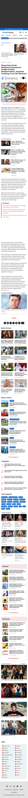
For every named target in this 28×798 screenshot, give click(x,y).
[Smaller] (21, 78)
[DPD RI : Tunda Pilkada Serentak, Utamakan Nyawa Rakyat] (7, 383)
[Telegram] (13, 323)
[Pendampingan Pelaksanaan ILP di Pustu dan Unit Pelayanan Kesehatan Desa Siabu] (5, 625)
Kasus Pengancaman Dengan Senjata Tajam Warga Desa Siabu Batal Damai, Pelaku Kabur (17, 571)
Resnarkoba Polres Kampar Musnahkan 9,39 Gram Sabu (7, 358)
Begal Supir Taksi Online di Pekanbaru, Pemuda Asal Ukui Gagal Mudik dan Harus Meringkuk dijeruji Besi (16, 599)
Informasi (14, 318)
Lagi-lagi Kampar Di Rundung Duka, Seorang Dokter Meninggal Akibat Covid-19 (20, 374)
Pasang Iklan (14, 792)
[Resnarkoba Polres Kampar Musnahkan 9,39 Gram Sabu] (7, 351)
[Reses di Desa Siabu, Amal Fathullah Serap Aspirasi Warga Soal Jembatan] (4, 440)
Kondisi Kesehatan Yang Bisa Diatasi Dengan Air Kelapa (16, 630)
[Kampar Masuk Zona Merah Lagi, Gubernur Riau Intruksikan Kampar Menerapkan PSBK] (21, 383)
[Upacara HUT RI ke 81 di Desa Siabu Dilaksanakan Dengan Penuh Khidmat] (4, 403)
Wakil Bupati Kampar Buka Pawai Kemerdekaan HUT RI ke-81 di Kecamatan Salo (17, 413)
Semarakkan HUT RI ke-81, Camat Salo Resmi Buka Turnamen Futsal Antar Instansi (17, 423)
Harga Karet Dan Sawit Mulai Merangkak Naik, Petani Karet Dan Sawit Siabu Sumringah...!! (7, 374)
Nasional (15, 35)
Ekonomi (8, 35)
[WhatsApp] (19, 323)
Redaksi (21, 789)
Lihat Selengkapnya (13, 457)
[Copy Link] (5, 323)
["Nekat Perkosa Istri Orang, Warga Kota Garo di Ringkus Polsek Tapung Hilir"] (5, 607)
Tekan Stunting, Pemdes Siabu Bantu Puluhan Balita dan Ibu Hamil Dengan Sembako (16, 638)
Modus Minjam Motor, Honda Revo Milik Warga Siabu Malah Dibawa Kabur (16, 592)
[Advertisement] (14, 14)
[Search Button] (23, 32)
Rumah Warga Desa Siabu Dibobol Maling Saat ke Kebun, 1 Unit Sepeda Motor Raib (17, 585)
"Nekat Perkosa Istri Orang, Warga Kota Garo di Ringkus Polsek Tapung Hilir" (16, 606)
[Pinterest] (16, 323)
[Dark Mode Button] (20, 32)
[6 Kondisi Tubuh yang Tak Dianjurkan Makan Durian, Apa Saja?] (5, 646)
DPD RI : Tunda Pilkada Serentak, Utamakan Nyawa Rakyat (6, 390)
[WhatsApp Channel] (20, 786)
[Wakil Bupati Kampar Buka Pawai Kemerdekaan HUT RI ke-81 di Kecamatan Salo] (4, 412)
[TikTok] (14, 786)
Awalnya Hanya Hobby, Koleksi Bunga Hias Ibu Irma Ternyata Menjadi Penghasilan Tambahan (14, 211)
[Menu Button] (26, 32)
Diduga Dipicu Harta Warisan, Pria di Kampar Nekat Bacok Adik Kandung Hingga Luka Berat (17, 578)
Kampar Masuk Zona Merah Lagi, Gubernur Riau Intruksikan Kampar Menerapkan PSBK (20, 390)
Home (2, 35)
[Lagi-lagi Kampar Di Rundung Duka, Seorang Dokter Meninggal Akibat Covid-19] (21, 367)
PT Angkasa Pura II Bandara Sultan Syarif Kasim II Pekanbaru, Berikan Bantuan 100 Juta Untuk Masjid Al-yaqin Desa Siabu (20, 358)
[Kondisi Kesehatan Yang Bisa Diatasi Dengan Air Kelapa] (5, 632)
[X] (10, 323)
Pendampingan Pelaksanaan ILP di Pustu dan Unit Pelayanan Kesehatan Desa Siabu (17, 624)
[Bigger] (26, 78)
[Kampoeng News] (9, 32)
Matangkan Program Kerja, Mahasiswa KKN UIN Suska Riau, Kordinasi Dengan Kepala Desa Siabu (17, 451)
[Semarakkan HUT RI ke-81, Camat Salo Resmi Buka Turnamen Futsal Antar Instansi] (4, 422)
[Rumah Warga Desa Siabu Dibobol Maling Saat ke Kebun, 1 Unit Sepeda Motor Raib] (5, 586)
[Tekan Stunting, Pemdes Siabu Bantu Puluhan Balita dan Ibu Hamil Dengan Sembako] (5, 639)
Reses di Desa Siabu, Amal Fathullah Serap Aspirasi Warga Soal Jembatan (17, 441)
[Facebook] (8, 323)
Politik (20, 35)
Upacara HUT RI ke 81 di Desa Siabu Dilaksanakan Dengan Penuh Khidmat (18, 404)
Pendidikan (12, 447)
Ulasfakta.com (15, 109)
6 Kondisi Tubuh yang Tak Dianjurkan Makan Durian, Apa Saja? (16, 645)
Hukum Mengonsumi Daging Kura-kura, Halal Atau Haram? (15, 471)
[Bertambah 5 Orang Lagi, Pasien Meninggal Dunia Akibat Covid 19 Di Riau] (7, 334)
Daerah (11, 400)
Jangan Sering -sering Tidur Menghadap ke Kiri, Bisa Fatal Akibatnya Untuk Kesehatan (16, 652)
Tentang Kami (8, 789)
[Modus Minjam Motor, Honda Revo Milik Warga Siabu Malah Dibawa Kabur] (5, 593)
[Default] (23, 78)
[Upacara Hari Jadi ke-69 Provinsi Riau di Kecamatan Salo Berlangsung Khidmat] (4, 431)
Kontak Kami (15, 789)
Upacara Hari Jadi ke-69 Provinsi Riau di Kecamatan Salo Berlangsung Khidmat (17, 432)
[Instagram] (7, 786)
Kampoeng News (11, 795)
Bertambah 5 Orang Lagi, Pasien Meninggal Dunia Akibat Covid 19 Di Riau (7, 342)
